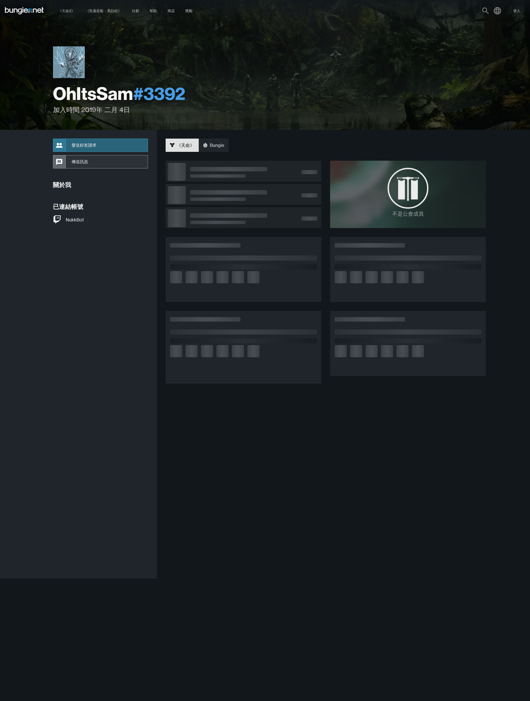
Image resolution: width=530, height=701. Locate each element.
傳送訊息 (79, 162)
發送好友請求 (83, 145)
